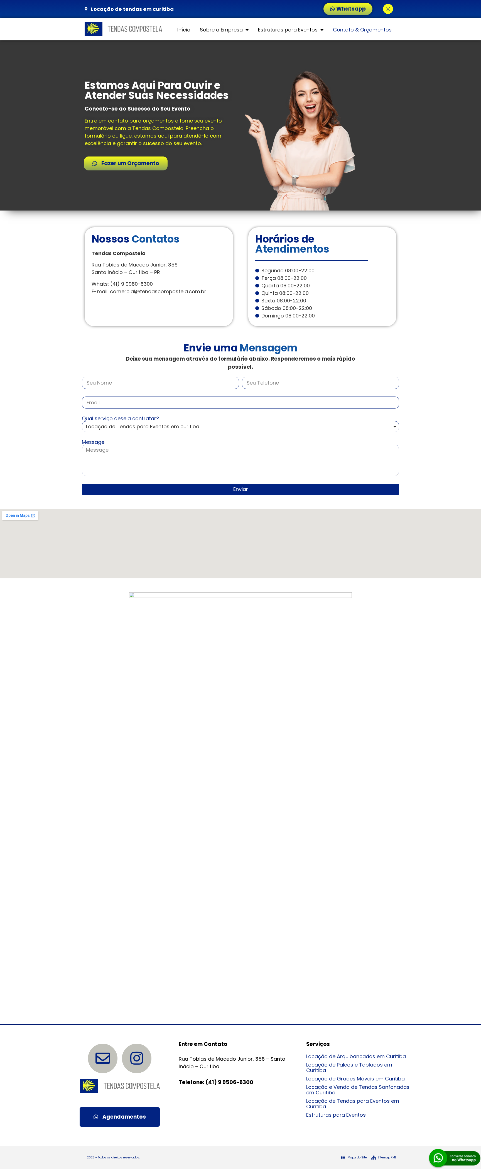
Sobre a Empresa (221, 29)
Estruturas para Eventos (288, 29)
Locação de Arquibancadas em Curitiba (356, 1056)
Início (183, 29)
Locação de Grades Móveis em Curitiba (355, 1078)
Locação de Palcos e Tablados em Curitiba (349, 1067)
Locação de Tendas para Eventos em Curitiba (352, 1103)
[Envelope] (102, 1058)
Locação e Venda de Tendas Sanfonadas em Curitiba (357, 1090)
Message (93, 442)
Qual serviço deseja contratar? (120, 418)
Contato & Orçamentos (362, 29)
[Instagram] (388, 9)
